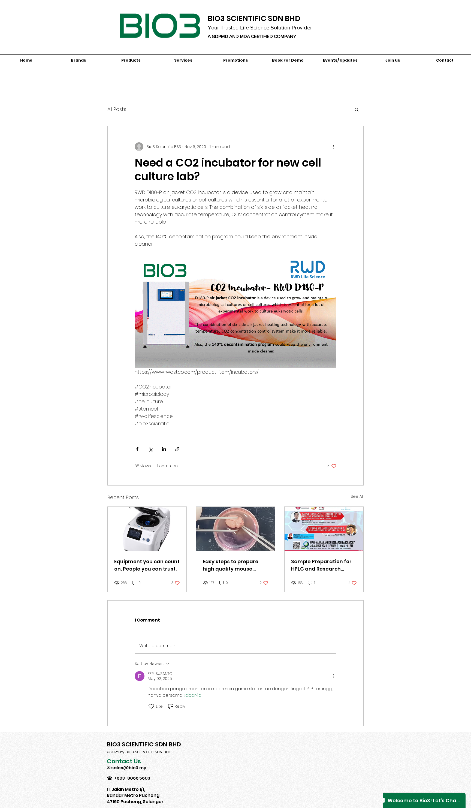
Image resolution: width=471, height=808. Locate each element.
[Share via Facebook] (137, 449)
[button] (356, 109)
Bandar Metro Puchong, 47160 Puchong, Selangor (135, 798)
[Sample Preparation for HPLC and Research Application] (324, 529)
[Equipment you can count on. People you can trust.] (147, 529)
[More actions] (333, 146)
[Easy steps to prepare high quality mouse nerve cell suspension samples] (235, 529)
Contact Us (124, 761)
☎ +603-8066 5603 (128, 778)
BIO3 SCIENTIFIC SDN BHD (254, 18)
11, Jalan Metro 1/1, (126, 789)
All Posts (116, 109)
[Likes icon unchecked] (151, 706)
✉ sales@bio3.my (126, 768)
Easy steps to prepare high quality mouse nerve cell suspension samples (230, 565)
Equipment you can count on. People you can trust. (147, 565)
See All (357, 496)
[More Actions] (333, 676)
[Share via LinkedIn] (164, 449)
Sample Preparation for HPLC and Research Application (321, 565)
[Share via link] (177, 449)
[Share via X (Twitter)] (150, 449)
